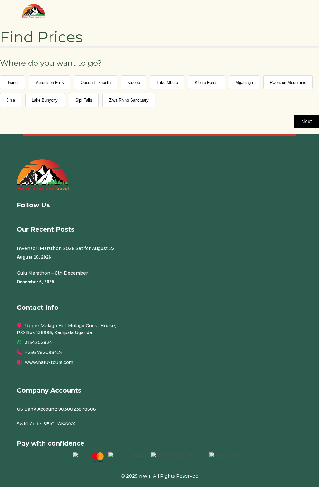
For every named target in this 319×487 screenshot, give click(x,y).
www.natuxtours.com (49, 362)
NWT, (145, 476)
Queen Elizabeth (96, 82)
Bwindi (12, 82)
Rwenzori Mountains (288, 82)
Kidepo (133, 82)
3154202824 (38, 342)
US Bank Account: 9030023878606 (56, 409)
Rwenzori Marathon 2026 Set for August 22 (66, 248)
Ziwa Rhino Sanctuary (129, 100)
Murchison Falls (49, 82)
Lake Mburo (167, 82)
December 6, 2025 (35, 281)
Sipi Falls (83, 100)
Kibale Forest (207, 82)
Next (306, 121)
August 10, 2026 (34, 257)
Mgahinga (244, 82)
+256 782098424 (44, 352)
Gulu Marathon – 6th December (52, 273)
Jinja (11, 100)
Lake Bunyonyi (45, 100)
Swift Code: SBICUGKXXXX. (46, 424)
